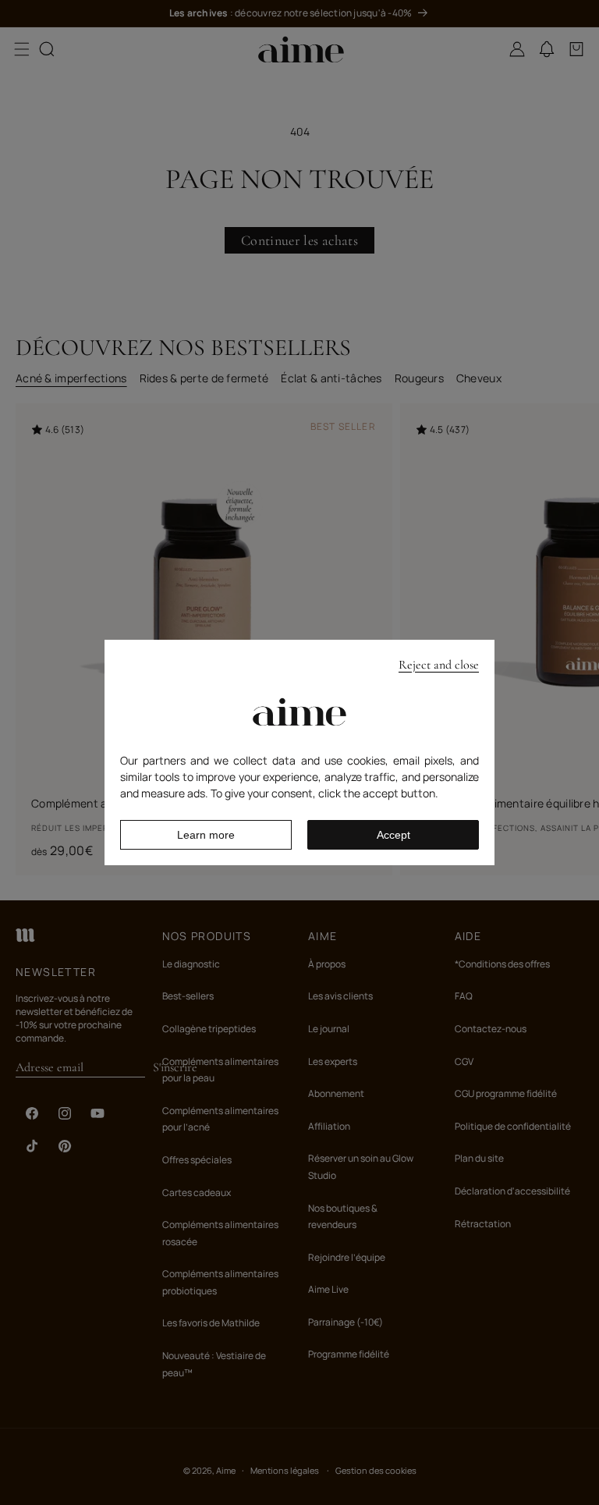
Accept (393, 835)
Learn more (206, 835)
